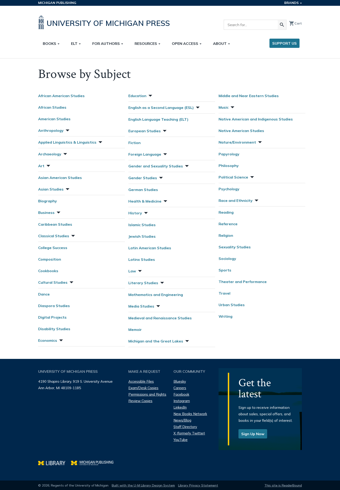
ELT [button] (74, 43)
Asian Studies (51, 189)
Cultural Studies (53, 282)
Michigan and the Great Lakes (155, 341)
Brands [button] (292, 3)
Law (132, 271)
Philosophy (229, 165)
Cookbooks (48, 270)
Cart (295, 23)
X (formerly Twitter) (189, 433)
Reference (228, 224)
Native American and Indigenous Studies (256, 119)
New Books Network (190, 414)
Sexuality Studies (235, 247)
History (135, 213)
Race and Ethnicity (236, 200)
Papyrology (229, 154)
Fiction (134, 142)
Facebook (181, 394)
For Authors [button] (106, 43)
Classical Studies (53, 236)
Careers (179, 388)
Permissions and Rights (147, 394)
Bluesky (179, 381)
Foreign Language (144, 154)
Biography (47, 201)
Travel (224, 293)
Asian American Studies (60, 177)
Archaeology (49, 154)
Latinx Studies (141, 259)
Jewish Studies (142, 236)
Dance (44, 294)
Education (137, 95)
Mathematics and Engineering (155, 294)
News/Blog (182, 420)
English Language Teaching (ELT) (158, 119)
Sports (225, 270)
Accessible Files (141, 381)
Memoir (135, 329)
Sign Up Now (252, 433)
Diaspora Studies (54, 305)
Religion (226, 235)
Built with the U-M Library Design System (143, 485)
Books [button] (50, 43)
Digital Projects (52, 317)
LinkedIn (180, 407)
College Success (52, 247)
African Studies (52, 107)
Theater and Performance (243, 281)
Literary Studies (143, 282)
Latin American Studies (149, 248)
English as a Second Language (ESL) (161, 107)
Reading (226, 212)
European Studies (144, 131)
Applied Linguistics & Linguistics (67, 142)
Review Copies (140, 401)
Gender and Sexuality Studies (155, 166)
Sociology (227, 258)
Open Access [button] (185, 43)
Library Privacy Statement (198, 485)
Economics (47, 340)
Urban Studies (232, 304)
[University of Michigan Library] (54, 462)
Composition (49, 259)
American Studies (54, 119)
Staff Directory (185, 427)
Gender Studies (142, 178)
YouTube (180, 440)
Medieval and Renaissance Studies (160, 318)
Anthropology (51, 130)
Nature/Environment (237, 142)
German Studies (143, 189)
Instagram (181, 401)
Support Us (284, 43)
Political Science (233, 177)
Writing (225, 316)
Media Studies (141, 306)
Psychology (229, 189)
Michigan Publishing (57, 3)
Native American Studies (241, 130)
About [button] (220, 43)
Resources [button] (146, 43)
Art (41, 165)
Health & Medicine (144, 201)
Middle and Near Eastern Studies (249, 95)
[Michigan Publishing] (94, 462)
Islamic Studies (142, 224)
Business (46, 212)
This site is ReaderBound (283, 485)
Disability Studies (54, 329)
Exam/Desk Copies (143, 388)
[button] (67, 130)
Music (224, 107)
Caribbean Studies (55, 224)
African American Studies (61, 95)
